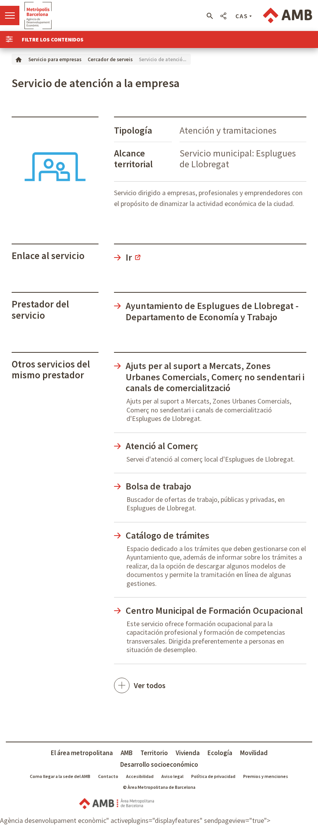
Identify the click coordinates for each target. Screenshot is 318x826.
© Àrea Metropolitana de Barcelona (159, 787)
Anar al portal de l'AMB (287, 15)
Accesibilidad (140, 776)
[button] (209, 16)
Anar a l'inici (38, 15)
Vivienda (188, 753)
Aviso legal (172, 776)
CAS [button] (241, 16)
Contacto (108, 776)
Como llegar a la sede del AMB (60, 776)
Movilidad (254, 753)
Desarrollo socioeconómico (159, 764)
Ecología (219, 753)
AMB (127, 753)
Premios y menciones (265, 776)
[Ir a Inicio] (18, 59)
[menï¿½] (9, 15)
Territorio (154, 753)
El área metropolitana (82, 753)
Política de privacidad (213, 776)
